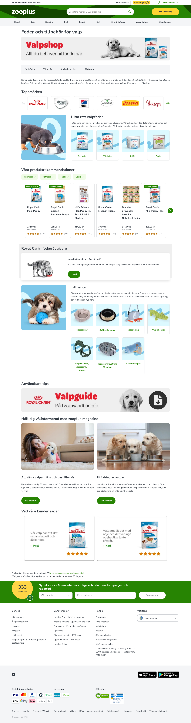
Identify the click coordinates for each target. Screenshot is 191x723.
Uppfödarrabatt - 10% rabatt (67, 639)
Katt (32, 22)
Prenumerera (152, 595)
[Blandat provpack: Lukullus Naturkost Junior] (131, 194)
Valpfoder (30, 69)
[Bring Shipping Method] (65, 696)
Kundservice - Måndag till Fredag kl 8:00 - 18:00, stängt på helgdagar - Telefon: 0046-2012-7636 (116, 652)
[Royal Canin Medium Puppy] (107, 194)
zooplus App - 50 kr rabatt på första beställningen (29, 641)
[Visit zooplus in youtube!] (14, 674)
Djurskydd (58, 630)
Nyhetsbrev (101, 626)
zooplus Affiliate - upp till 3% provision (72, 621)
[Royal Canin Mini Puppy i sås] (155, 194)
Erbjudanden (164, 22)
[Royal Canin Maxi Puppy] (36, 194)
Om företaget (60, 711)
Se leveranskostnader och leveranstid (66, 573)
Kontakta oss (122, 2)
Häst (98, 22)
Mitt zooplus (18, 617)
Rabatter (99, 630)
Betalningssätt (113, 711)
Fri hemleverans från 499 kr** (26, 2)
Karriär (26, 711)
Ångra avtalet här (20, 621)
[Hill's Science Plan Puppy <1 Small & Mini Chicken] (84, 194)
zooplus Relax (60, 644)
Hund (17, 22)
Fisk (66, 22)
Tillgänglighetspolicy (158, 711)
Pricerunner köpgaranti (106, 639)
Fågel (82, 22)
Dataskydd (141, 711)
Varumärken (142, 22)
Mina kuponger (102, 621)
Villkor (73, 711)
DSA (81, 711)
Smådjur (49, 22)
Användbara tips (68, 69)
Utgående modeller (104, 644)
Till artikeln (30, 500)
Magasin (16, 630)
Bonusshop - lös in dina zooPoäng (70, 626)
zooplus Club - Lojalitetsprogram (69, 617)
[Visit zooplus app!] (147, 677)
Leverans (16, 626)
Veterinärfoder (118, 22)
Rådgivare (89, 69)
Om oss (15, 711)
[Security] (102, 696)
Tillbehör (47, 69)
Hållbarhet (17, 635)
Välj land (142, 611)
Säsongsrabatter (103, 635)
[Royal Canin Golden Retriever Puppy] (60, 194)
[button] (168, 2)
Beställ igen (140, 2)
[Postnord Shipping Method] (57, 696)
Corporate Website (41, 711)
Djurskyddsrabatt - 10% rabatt (68, 635)
